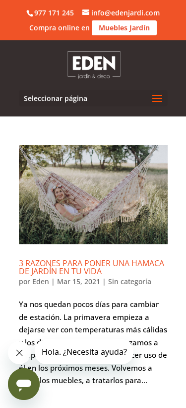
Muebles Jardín (124, 27)
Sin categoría (129, 281)
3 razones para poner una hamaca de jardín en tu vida (91, 267)
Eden (40, 281)
